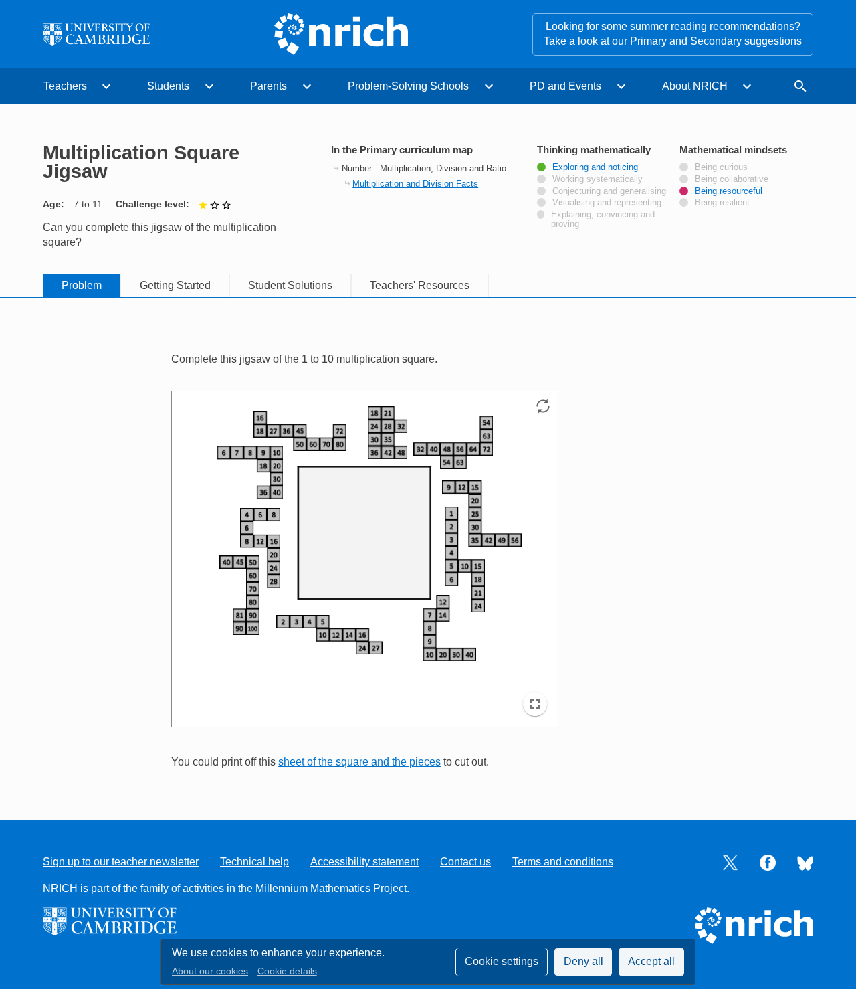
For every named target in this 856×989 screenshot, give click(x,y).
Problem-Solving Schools (408, 86)
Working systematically (597, 179)
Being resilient (722, 202)
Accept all (651, 961)
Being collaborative (731, 179)
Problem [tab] (82, 285)
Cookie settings (501, 961)
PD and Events (565, 86)
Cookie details (287, 971)
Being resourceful (728, 191)
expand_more (106, 86)
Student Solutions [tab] (290, 285)
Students (168, 86)
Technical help (254, 861)
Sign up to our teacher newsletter (121, 861)
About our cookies (210, 971)
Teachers (65, 86)
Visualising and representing (606, 202)
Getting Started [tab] (175, 285)
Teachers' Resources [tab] (419, 285)
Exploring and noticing (595, 167)
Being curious (721, 167)
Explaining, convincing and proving (603, 219)
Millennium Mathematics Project (331, 888)
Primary (648, 41)
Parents (268, 86)
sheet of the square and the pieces (359, 762)
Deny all (583, 961)
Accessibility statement (364, 861)
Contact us (465, 861)
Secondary (716, 41)
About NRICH (695, 86)
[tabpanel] (428, 546)
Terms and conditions (562, 861)
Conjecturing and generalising (609, 191)
